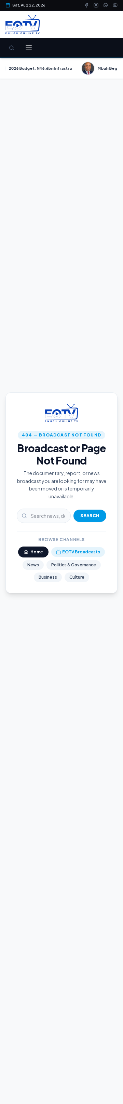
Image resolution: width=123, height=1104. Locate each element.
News (33, 564)
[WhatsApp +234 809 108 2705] (105, 5)
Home (36, 551)
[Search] (11, 48)
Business (48, 577)
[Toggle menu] (29, 48)
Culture (76, 577)
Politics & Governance (73, 564)
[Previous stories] (8, 68)
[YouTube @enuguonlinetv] (115, 5)
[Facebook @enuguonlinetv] (86, 5)
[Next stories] (114, 68)
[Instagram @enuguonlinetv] (96, 5)
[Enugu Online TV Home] (22, 24)
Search (89, 515)
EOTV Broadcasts (81, 551)
